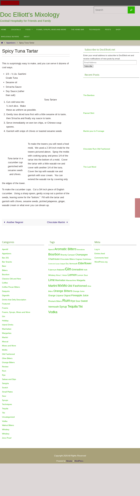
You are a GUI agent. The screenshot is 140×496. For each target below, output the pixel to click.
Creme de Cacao (54, 264)
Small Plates (7, 392)
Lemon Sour (82, 275)
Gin (3, 316)
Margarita (81, 280)
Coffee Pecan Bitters (11, 287)
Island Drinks (7, 325)
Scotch (5, 387)
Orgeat (67, 295)
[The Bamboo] (90, 92)
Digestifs (5, 295)
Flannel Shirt (88, 113)
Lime (51, 280)
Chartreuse (54, 259)
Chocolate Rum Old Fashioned (96, 149)
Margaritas (6, 333)
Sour (4, 396)
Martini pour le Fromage (93, 131)
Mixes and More (9, 346)
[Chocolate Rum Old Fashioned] (90, 146)
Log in (97, 249)
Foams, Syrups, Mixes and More (16, 312)
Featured (6, 304)
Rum (4, 371)
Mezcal (5, 341)
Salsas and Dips (9, 379)
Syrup (63, 306)
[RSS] (17, 3)
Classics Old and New (11, 279)
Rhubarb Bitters (55, 301)
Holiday (5, 321)
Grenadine (77, 269)
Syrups (5, 400)
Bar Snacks (7, 262)
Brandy (64, 255)
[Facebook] (3, 3)
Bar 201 (5, 258)
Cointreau (87, 259)
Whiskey (5, 429)
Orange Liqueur (55, 295)
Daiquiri (62, 264)
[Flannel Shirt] (90, 110)
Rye (3, 375)
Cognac (78, 259)
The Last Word (89, 167)
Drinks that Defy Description (14, 300)
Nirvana (69, 461)
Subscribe (88, 66)
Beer (4, 266)
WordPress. (79, 461)
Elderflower (85, 263)
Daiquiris (6, 291)
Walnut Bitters (8, 425)
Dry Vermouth (72, 264)
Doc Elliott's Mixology (29, 14)
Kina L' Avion (61, 275)
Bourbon (5, 274)
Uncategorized (8, 417)
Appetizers (10, 43)
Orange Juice (78, 291)
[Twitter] (6, 3)
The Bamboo (88, 95)
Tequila (5, 408)
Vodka (4, 421)
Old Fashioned (8, 354)
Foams (5, 308)
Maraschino (71, 280)
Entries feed (99, 253)
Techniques (7, 404)
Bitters (5, 270)
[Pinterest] (10, 3)
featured (60, 269)
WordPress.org (100, 262)
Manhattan (6, 329)
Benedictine (81, 249)
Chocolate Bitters (67, 259)
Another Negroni (14, 222)
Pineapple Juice (79, 295)
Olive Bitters (7, 358)
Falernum (52, 270)
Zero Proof (6, 438)
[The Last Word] (90, 163)
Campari (71, 255)
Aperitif (5, 249)
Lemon (72, 275)
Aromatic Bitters (65, 249)
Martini (5, 337)
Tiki (3, 413)
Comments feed (101, 258)
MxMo (4, 350)
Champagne (81, 254)
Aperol (51, 249)
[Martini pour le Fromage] (90, 128)
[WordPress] (13, 3)
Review (5, 367)
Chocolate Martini (56, 222)
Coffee (5, 283)
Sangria (5, 383)
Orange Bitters (8, 362)
